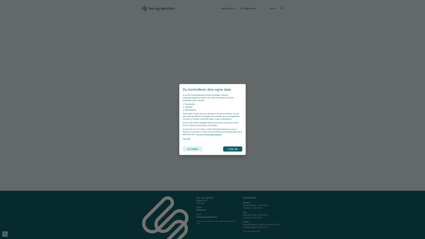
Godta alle (233, 149)
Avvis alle (186, 139)
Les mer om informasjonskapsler (209, 134)
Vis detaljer (192, 149)
